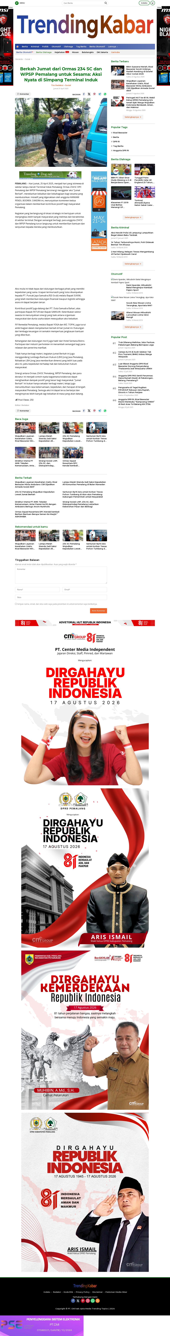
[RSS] (97, 1301)
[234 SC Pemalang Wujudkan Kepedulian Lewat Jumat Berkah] (73, 428)
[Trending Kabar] (85, 24)
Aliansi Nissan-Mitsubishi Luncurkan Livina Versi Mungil (138, 314)
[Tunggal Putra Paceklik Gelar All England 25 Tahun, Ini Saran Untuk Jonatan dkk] (145, 169)
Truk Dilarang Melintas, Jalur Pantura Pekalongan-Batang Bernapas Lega (136, 343)
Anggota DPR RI (121, 150)
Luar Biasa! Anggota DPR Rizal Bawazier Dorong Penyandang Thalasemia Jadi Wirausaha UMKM (135, 366)
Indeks (144, 3)
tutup (11, 7)
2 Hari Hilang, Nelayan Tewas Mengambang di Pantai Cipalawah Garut (132, 253)
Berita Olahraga (44, 52)
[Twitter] (78, 1301)
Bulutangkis (88, 52)
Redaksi (57, 1292)
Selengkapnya (132, 117)
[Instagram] (88, 1301)
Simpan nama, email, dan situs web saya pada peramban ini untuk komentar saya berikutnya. (57, 604)
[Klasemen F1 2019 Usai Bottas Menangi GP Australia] (121, 193)
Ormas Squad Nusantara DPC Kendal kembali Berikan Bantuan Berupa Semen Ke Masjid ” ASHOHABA (72, 463)
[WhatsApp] (93, 1301)
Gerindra (115, 52)
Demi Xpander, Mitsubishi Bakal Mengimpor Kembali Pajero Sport (139, 287)
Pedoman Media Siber (116, 1292)
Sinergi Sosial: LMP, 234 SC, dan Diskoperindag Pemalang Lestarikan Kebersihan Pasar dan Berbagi (48, 463)
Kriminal (35, 46)
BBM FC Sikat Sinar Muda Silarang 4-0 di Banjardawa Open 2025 (121, 180)
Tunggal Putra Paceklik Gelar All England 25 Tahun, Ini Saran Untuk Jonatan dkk (144, 180)
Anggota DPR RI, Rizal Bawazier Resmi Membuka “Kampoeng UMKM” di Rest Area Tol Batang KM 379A (136, 401)
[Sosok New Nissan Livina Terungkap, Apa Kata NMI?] (133, 299)
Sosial (68, 85)
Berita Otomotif (97, 46)
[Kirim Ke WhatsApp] (105, 94)
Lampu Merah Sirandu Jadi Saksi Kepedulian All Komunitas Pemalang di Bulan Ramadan (48, 438)
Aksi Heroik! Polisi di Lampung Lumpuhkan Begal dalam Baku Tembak (132, 234)
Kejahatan (60, 52)
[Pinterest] (83, 1301)
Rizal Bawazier (120, 133)
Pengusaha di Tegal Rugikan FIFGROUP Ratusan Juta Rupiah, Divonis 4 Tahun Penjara (134, 389)
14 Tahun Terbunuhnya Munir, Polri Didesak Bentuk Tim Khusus (132, 243)
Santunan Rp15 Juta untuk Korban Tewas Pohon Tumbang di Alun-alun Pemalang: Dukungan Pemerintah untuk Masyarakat (96, 438)
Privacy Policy (83, 1292)
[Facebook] (73, 1301)
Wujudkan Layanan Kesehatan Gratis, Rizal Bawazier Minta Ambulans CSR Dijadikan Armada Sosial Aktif (25, 438)
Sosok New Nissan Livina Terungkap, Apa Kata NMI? (139, 304)
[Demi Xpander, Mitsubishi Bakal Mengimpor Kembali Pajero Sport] (133, 281)
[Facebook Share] (84, 94)
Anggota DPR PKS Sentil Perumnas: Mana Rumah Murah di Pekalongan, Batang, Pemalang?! (135, 378)
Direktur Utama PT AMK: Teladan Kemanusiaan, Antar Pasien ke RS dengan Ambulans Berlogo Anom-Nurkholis (25, 463)
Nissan (75, 52)
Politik (45, 46)
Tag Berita (81, 46)
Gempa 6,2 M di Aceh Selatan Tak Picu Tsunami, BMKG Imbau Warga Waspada (135, 354)
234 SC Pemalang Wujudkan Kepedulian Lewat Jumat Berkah (71, 438)
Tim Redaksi (57, 85)
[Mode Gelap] (152, 3)
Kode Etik (68, 1292)
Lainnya (112, 46)
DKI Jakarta (102, 52)
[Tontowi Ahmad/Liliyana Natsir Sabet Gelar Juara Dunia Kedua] (145, 192)
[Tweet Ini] (89, 94)
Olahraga (68, 46)
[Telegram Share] (100, 94)
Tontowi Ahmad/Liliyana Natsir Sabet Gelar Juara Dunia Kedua (144, 202)
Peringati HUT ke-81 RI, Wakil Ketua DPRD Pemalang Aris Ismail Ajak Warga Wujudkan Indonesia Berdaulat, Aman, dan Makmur (140, 102)
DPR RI (116, 141)
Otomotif (56, 46)
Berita (25, 46)
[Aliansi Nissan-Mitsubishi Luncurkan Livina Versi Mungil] (117, 315)
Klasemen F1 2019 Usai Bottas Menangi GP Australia (119, 204)
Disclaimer (97, 1292)
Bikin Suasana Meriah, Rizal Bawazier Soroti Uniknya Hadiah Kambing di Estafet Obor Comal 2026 (139, 70)
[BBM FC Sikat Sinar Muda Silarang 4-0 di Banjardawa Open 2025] (121, 169)
